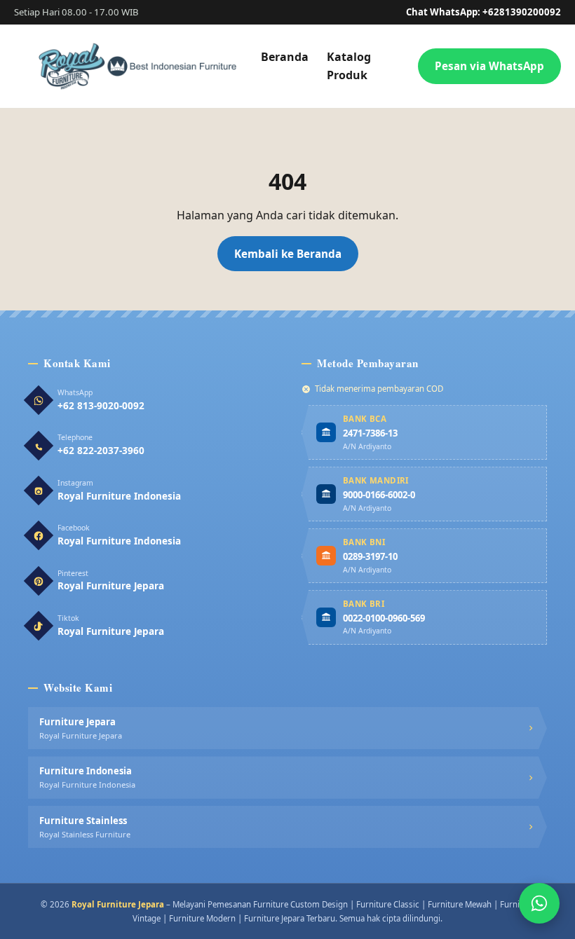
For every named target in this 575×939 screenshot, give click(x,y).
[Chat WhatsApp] (539, 903)
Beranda (285, 56)
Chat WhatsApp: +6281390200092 (483, 12)
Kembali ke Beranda (287, 254)
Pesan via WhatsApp (489, 66)
